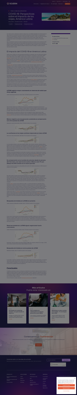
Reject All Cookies (66, 388)
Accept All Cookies (66, 385)
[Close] (75, 378)
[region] (66, 385)
